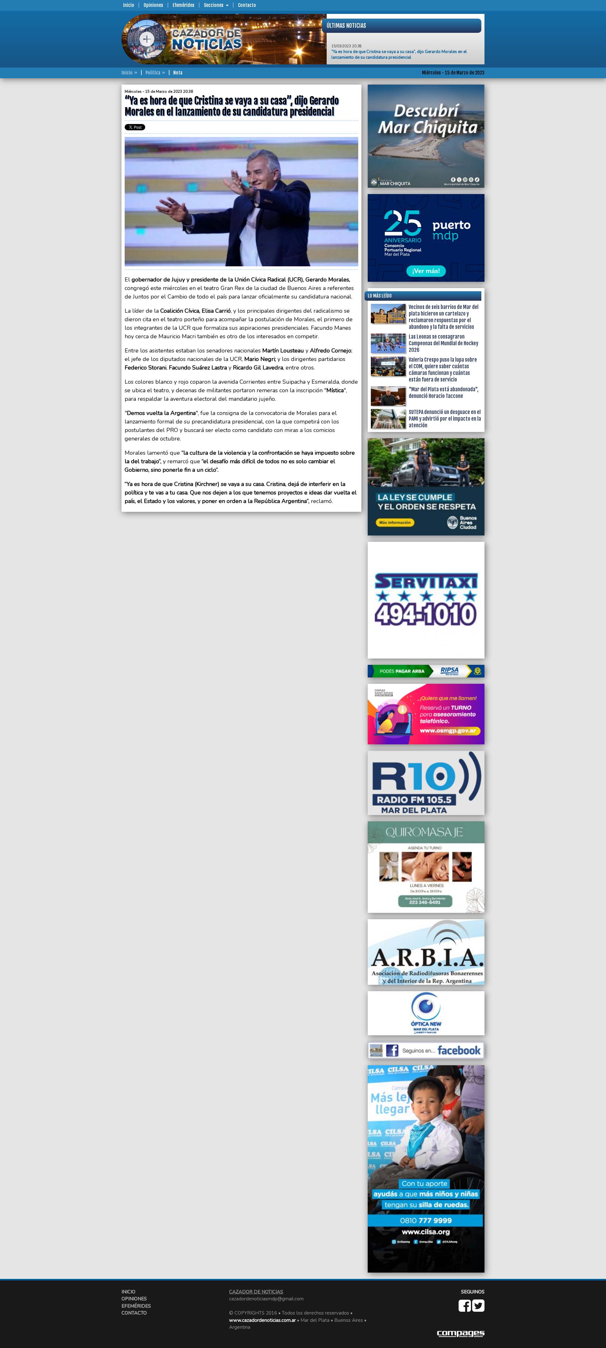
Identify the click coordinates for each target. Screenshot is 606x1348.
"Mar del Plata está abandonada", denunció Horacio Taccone (443, 392)
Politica (153, 73)
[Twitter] (478, 1309)
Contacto (247, 5)
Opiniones (153, 5)
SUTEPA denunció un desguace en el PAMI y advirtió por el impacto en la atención (445, 419)
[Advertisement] (96, 179)
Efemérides (183, 5)
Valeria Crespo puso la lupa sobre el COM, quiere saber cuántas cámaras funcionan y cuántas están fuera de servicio (443, 370)
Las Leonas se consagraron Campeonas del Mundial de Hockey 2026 (443, 343)
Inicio (128, 5)
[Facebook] (465, 1309)
